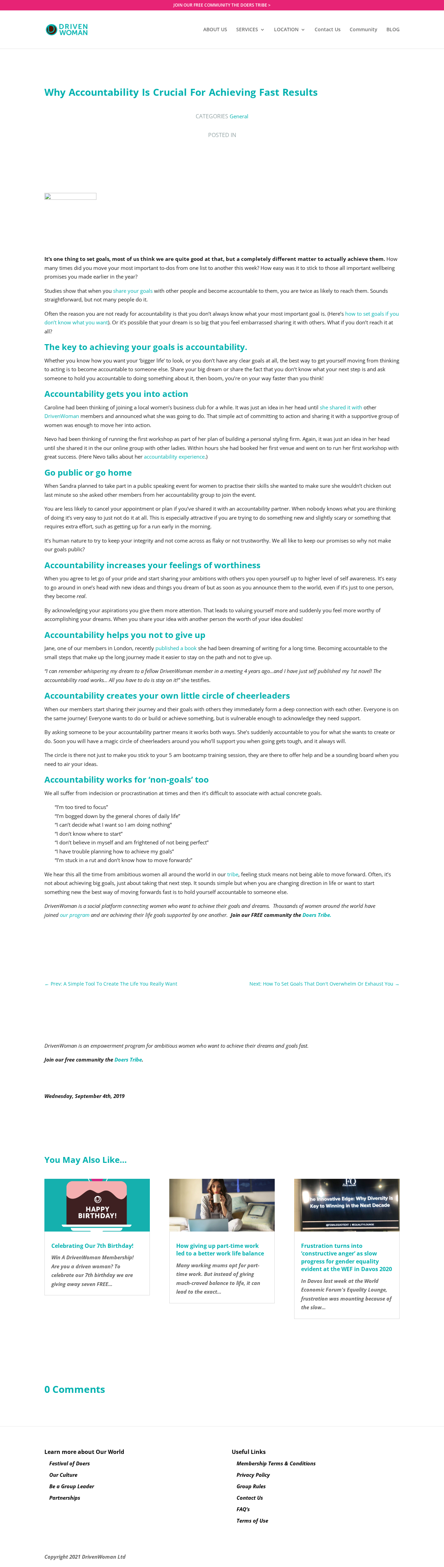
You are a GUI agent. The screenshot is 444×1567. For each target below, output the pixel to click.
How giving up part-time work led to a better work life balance (220, 1249)
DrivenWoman (61, 415)
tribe (232, 874)
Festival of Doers (69, 1463)
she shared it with (341, 407)
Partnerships (64, 1497)
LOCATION (286, 30)
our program (74, 914)
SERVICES (247, 30)
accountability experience (174, 456)
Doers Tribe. (316, 914)
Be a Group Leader (71, 1486)
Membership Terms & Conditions (276, 1463)
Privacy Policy (253, 1474)
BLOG (393, 30)
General (239, 116)
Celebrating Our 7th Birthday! (92, 1246)
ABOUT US (215, 30)
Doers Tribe (128, 1059)
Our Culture (63, 1474)
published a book (176, 648)
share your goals (133, 290)
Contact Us (328, 30)
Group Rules (251, 1486)
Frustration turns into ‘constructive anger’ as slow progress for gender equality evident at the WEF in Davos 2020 (346, 1257)
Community (363, 30)
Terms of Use (252, 1520)
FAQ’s (243, 1509)
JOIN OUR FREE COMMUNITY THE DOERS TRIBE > (222, 5)
